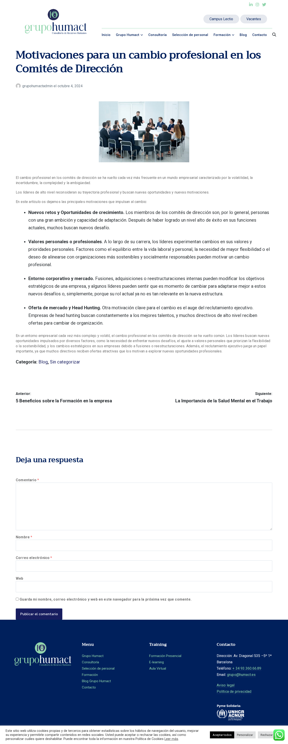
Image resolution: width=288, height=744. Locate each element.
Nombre (24, 537)
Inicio (106, 35)
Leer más (171, 739)
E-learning (156, 662)
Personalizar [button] (245, 735)
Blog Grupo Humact (96, 681)
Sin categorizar (65, 362)
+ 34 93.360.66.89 (246, 668)
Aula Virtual (157, 668)
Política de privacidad (234, 691)
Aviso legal (226, 685)
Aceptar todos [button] (222, 735)
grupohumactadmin (38, 86)
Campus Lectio (221, 19)
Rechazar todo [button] (270, 735)
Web (19, 578)
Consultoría (157, 35)
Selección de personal (190, 35)
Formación (222, 35)
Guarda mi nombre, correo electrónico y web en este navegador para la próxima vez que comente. (105, 599)
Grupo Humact (127, 35)
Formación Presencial (165, 656)
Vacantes (253, 19)
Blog (243, 35)
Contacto (259, 35)
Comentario (27, 480)
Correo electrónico (34, 558)
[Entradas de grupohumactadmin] (19, 86)
